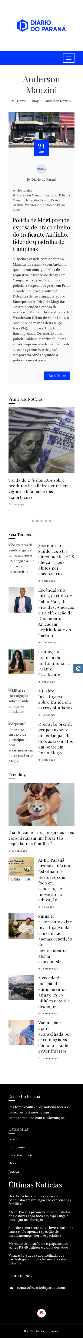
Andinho (51, 195)
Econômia (17, 1147)
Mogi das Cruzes (38, 200)
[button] (33, 521)
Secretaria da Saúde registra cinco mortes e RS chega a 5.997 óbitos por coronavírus (56, 559)
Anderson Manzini (30, 195)
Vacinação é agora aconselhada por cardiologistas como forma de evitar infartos (55, 1037)
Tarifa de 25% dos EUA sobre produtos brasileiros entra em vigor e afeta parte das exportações (39, 488)
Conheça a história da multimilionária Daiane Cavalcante (54, 663)
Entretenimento (21, 1155)
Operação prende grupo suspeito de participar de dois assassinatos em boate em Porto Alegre (55, 738)
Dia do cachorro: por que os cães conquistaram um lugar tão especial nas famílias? (41, 837)
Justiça (14, 1171)
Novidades (24, 190)
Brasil (13, 1139)
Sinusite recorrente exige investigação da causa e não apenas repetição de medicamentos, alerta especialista (55, 938)
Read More (57, 376)
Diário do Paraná (43, 179)
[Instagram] (41, 1313)
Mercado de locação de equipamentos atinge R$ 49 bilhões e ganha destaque (54, 992)
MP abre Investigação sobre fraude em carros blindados (55, 699)
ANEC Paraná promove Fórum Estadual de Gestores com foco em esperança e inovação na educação (40, 1216)
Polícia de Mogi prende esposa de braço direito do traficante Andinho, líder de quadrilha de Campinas (41, 234)
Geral (13, 1163)
